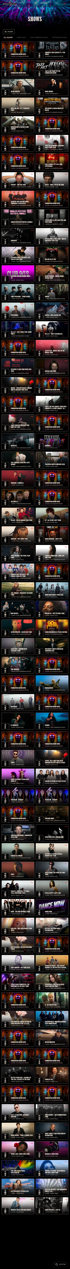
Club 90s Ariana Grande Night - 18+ (21, 277)
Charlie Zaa (49, 1079)
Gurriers (14, 240)
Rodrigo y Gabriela (17, 483)
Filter (10, 31)
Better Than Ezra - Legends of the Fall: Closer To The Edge (21, 1078)
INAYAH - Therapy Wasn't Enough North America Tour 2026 (21, 389)
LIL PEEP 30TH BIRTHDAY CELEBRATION (52, 929)
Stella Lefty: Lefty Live (53, 893)
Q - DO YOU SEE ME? (51, 1005)
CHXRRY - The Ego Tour (18, 185)
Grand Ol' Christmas (52, 1154)
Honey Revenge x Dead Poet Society (20, 780)
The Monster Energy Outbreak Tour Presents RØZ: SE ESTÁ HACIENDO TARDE (21, 1022)
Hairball (48, 446)
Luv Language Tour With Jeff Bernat (20, 463)
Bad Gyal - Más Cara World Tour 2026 (21, 929)
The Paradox (15, 669)
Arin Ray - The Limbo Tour (19, 539)
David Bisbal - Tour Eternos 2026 (22, 1135)
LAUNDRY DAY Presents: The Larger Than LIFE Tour (20, 575)
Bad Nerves (14, 613)
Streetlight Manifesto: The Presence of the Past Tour (20, 985)
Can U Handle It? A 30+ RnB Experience (53, 165)
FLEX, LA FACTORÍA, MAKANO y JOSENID (20, 1116)
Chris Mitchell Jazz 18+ (53, 1210)
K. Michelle (15, 725)
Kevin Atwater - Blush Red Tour (21, 632)
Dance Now (48, 911)
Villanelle (14, 501)
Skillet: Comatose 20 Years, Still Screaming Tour (20, 892)
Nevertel (14, 446)
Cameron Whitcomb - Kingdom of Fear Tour (21, 836)
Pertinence (14, 315)
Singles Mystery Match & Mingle (22, 222)
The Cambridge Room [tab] (39, 37)
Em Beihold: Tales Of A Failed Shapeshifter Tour (54, 985)
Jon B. (13, 762)
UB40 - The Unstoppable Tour (20, 911)
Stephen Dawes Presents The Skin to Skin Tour (20, 258)
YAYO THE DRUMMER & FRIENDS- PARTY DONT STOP (55, 146)
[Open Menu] (64, 3)
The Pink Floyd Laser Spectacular (18, 1171)
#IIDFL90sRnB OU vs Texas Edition (56, 632)
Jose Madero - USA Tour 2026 (20, 967)
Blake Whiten (15, 91)
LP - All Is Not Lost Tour (53, 520)
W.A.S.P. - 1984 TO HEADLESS (54, 334)
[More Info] (18, 50)
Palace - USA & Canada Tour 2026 (21, 520)
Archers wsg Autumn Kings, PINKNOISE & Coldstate (20, 202)
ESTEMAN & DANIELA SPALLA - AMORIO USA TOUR (54, 855)
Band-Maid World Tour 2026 (54, 595)
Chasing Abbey (49, 818)
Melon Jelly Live (50, 259)
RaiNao (47, 725)
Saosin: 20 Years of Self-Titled (55, 781)
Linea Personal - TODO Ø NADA (20, 296)
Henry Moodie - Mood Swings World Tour (54, 277)
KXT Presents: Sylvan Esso (20, 1191)
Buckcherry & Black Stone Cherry (20, 128)
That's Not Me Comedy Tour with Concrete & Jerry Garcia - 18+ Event (55, 407)
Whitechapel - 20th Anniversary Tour (55, 1116)
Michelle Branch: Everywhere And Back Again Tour (55, 1171)
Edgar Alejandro (16, 856)
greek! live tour (50, 371)
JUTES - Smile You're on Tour (54, 185)
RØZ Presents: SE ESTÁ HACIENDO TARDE (21, 948)
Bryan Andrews (50, 1042)
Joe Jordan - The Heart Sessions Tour (22, 594)
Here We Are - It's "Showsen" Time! (20, 109)
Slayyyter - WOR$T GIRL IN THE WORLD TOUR (55, 351)
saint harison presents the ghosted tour (20, 426)
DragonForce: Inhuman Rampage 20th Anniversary (55, 1022)
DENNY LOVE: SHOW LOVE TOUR (20, 1154)
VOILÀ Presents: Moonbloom (54, 837)
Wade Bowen (49, 91)
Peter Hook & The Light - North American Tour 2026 (55, 240)
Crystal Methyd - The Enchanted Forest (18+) (56, 1190)
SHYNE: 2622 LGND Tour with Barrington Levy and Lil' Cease (55, 761)
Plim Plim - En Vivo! (17, 800)
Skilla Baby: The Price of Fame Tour (55, 873)
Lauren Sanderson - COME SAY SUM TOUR (54, 556)
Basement (14, 706)
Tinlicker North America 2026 (55, 464)
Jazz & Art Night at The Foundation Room (52, 72)
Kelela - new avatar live (53, 315)
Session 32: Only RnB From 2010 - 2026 (21, 370)
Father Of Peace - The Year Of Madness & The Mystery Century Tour (56, 966)
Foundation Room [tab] (59, 37)
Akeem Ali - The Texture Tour (54, 613)
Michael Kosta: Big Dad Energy (21, 1210)
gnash (47, 296)
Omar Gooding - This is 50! (53, 539)
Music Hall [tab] (21, 37)
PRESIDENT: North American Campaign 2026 (54, 650)
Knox (12, 874)
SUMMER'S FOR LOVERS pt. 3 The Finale (55, 53)
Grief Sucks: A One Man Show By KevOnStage (55, 1134)
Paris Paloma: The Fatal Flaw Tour (20, 556)
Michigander (49, 688)
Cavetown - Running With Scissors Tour (19, 650)
